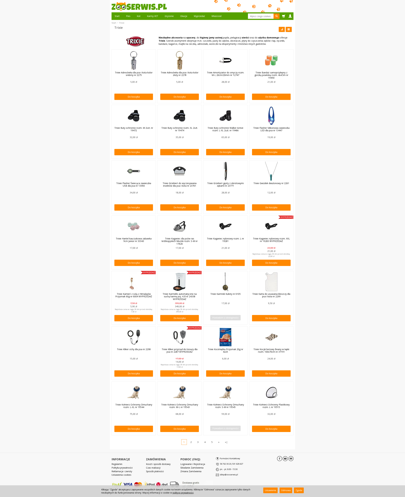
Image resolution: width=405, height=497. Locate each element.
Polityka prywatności (122, 467)
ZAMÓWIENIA (156, 459)
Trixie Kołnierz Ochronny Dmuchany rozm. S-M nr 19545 (225, 406)
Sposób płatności (155, 471)
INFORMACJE (121, 459)
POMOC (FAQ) (190, 459)
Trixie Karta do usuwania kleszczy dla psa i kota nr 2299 (271, 295)
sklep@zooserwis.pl (229, 474)
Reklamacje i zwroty (122, 471)
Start (117, 16)
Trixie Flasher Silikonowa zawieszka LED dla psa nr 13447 (271, 129)
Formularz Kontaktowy (230, 458)
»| (226, 442)
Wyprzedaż (199, 16)
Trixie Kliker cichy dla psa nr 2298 (134, 349)
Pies (128, 16)
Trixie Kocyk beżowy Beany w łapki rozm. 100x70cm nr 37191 (271, 350)
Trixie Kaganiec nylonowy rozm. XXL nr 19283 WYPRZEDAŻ (271, 240)
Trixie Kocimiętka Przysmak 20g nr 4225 (225, 350)
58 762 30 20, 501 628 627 (231, 464)
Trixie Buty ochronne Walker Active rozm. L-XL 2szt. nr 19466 (225, 129)
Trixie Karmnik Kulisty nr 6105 (225, 293)
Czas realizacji (153, 467)
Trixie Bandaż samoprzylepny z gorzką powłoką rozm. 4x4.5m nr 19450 (271, 75)
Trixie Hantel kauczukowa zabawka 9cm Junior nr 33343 (134, 240)
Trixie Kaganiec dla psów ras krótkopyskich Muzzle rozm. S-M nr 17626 (180, 241)
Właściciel (216, 16)
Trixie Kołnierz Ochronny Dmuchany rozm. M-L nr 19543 (179, 406)
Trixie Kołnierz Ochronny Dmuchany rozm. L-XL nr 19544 (133, 406)
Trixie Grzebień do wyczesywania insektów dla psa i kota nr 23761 (179, 184)
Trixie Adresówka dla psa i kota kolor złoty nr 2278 (179, 74)
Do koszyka (134, 96)
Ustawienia (270, 490)
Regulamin (117, 464)
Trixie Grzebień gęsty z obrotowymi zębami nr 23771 (225, 184)
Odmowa (286, 490)
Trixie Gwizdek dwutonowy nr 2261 (271, 183)
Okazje (183, 16)
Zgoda (299, 490)
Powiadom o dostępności (225, 317)
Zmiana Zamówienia (190, 471)
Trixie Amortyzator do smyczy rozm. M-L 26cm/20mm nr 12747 (225, 74)
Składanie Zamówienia (191, 467)
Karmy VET (152, 16)
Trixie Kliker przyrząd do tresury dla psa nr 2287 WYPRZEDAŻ (179, 350)
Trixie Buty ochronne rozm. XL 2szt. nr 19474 (179, 129)
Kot (138, 16)
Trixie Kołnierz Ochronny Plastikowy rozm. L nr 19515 (271, 406)
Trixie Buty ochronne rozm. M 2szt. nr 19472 (133, 129)
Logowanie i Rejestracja (192, 464)
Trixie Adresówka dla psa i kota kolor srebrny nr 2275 (134, 74)
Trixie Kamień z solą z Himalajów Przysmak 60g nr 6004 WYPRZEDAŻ (133, 295)
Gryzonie (169, 16)
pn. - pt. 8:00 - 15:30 (228, 469)
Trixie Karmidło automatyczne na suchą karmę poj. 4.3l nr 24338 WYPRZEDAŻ (180, 296)
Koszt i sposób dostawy (158, 464)
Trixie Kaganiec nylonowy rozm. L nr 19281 (225, 240)
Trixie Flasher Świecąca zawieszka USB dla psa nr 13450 (133, 184)
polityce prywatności (183, 492)
